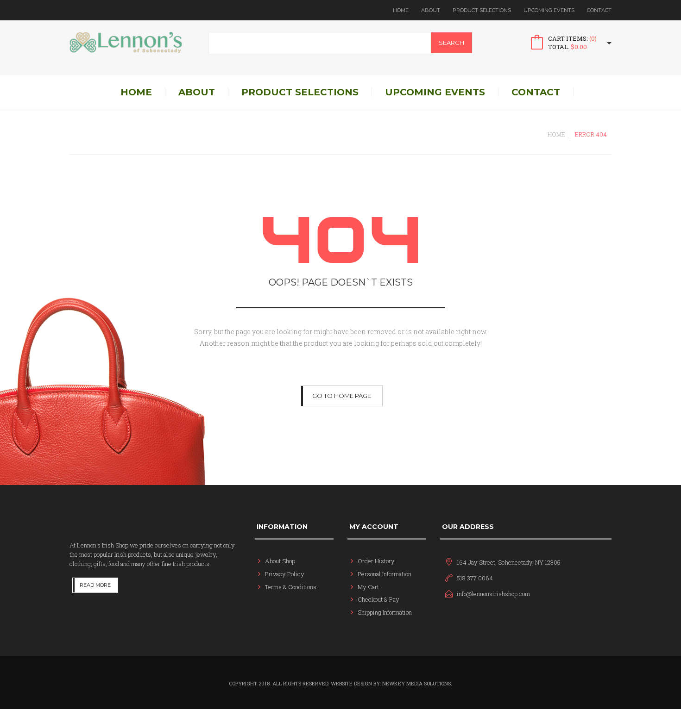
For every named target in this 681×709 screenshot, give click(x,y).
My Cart (368, 587)
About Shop (280, 561)
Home (401, 10)
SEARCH (451, 42)
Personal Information (384, 574)
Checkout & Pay (378, 599)
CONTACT (599, 10)
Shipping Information (385, 612)
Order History (376, 561)
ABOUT (430, 10)
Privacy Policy (284, 574)
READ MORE (95, 585)
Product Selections (482, 10)
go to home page (341, 395)
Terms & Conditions (290, 587)
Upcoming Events (548, 10)
